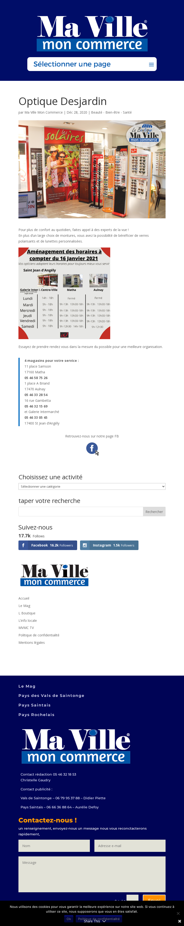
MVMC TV (26, 627)
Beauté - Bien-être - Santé (111, 112)
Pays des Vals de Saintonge (51, 695)
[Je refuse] (178, 913)
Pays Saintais (34, 705)
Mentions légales (31, 642)
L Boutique (26, 613)
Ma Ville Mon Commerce (43, 112)
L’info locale (27, 620)
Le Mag (24, 605)
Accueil (23, 598)
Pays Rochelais (36, 714)
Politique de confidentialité (38, 635)
